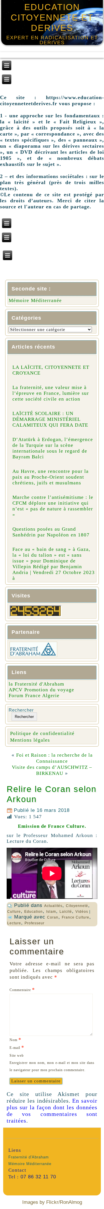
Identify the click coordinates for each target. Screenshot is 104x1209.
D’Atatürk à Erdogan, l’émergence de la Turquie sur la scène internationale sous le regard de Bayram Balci (52, 448)
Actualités (53, 906)
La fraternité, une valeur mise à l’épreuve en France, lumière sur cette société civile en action (50, 393)
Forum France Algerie (34, 695)
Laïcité (66, 912)
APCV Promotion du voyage (41, 690)
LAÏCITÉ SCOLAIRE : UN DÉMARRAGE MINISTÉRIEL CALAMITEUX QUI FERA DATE (50, 419)
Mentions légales (30, 740)
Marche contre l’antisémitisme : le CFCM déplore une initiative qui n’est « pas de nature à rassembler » (52, 506)
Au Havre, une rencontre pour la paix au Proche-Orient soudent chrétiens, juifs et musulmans (50, 477)
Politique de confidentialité (42, 733)
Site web (17, 1056)
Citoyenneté (77, 906)
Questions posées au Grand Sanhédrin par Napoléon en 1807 (51, 532)
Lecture (14, 923)
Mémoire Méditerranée (35, 300)
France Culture (75, 917)
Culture (14, 912)
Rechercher (21, 710)
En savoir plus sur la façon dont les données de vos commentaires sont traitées (52, 1110)
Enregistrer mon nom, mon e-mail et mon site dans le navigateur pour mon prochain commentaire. (52, 1066)
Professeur (34, 923)
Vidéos (81, 912)
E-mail (17, 1047)
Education (33, 912)
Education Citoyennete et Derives (52, 17)
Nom (15, 1039)
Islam (51, 912)
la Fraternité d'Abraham (36, 684)
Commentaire (22, 989)
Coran (52, 917)
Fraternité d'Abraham (28, 1157)
